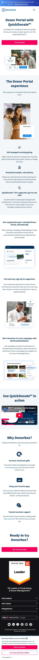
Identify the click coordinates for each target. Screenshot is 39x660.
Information (7, 598)
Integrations (7, 609)
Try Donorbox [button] (19, 42)
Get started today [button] (19, 549)
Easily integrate (8, 491)
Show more (32, 643)
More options (6, 657)
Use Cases (6, 603)
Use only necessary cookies (19, 653)
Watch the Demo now (21, 4)
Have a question (9, 519)
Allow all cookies (19, 647)
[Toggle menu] (34, 10)
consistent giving (11, 467)
